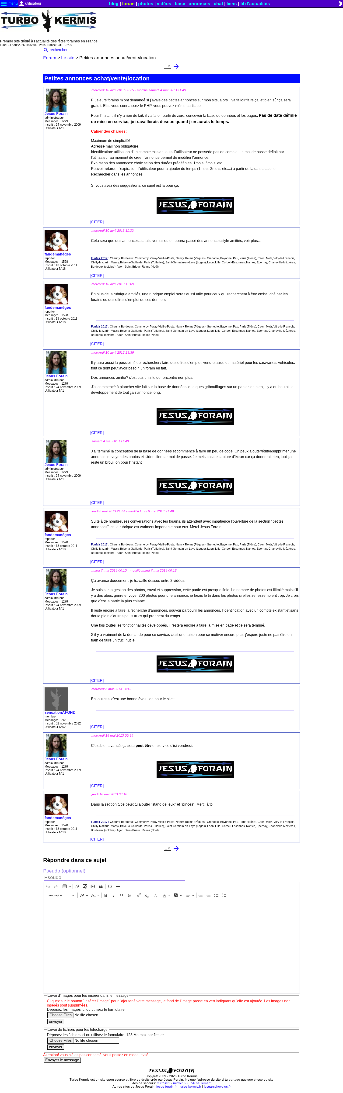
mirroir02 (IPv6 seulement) (193, 1083)
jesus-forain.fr (166, 1086)
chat (218, 3)
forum (128, 3)
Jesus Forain (56, 114)
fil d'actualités (255, 3)
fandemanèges (58, 254)
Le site (67, 57)
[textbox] (171, 946)
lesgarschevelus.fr (217, 1086)
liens (232, 3)
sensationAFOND (60, 712)
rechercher (55, 50)
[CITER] (97, 222)
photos (145, 3)
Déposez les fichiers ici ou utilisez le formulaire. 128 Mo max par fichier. (105, 1035)
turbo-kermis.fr (190, 1086)
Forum (49, 57)
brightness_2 (340, 4)
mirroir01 (163, 1083)
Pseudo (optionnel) (64, 870)
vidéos (164, 3)
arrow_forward (176, 66)
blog (114, 3)
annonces (199, 3)
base (180, 3)
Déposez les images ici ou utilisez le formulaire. (86, 1009)
